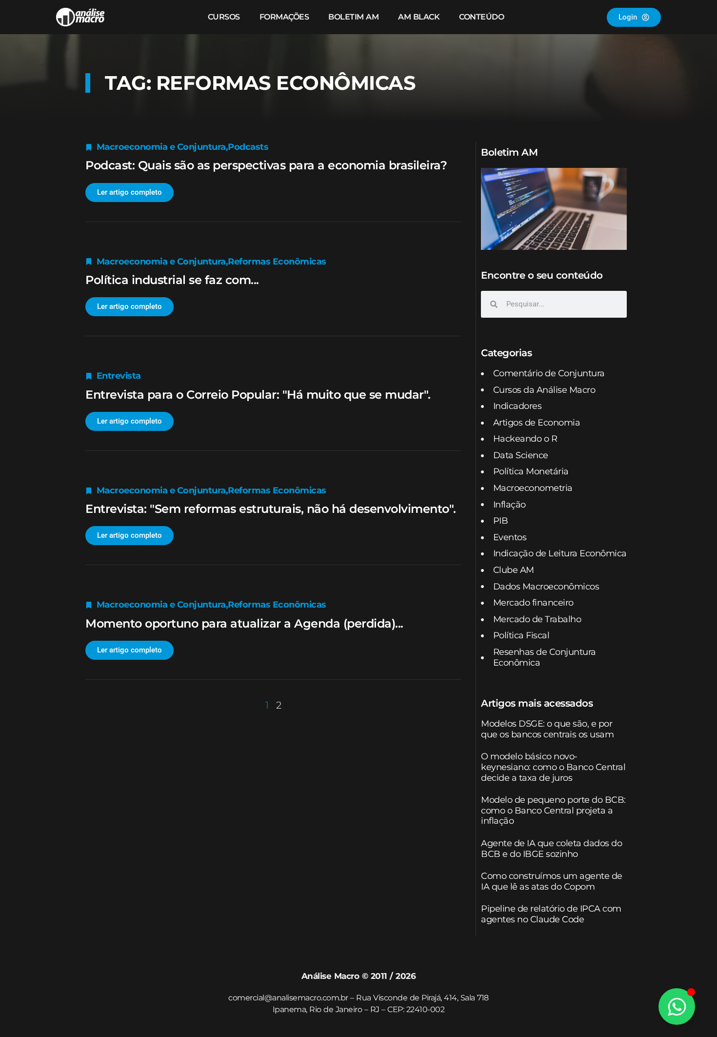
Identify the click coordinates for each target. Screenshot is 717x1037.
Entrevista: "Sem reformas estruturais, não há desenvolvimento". (270, 509)
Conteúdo (481, 16)
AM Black (418, 16)
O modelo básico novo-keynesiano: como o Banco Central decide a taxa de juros (553, 767)
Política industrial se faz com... (172, 280)
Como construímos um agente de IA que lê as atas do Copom (551, 881)
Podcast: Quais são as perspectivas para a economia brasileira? (266, 165)
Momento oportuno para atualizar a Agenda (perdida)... (244, 623)
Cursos (224, 16)
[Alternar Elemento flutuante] (676, 1006)
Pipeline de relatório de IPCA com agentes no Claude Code (551, 914)
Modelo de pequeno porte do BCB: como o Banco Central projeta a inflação (553, 810)
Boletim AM (353, 16)
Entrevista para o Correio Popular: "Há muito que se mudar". (258, 394)
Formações (284, 16)
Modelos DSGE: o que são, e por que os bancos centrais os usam (547, 729)
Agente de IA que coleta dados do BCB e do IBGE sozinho (551, 848)
